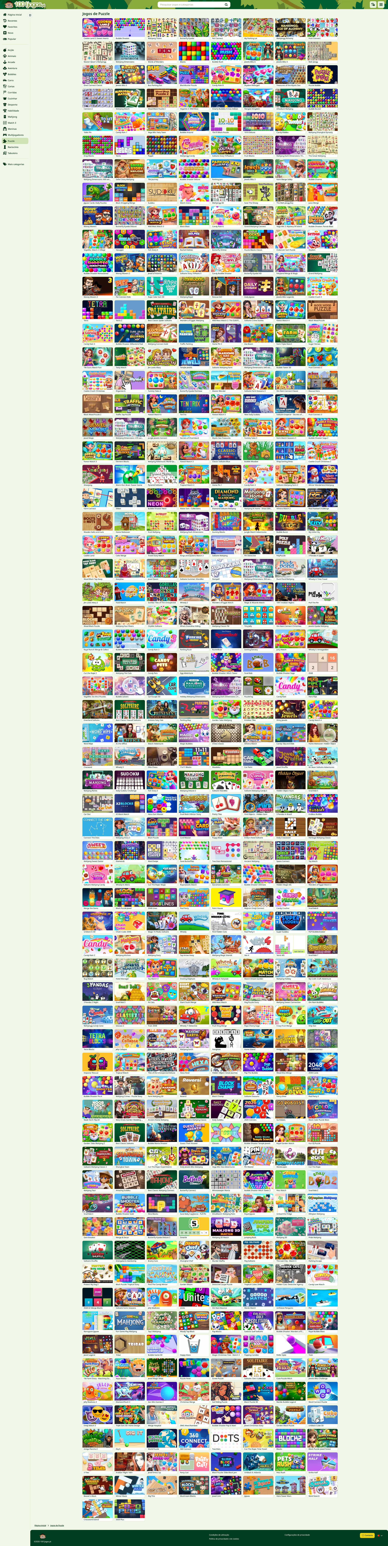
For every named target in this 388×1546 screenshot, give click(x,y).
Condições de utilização (219, 1535)
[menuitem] (15, 15)
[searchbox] (194, 5)
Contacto (369, 1535)
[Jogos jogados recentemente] (373, 4)
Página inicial (40, 1525)
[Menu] (381, 4)
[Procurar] (226, 4)
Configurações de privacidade (297, 1535)
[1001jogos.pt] (25, 4)
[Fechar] (30, 15)
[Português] (380, 1535)
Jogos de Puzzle (57, 1525)
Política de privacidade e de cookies (224, 1539)
